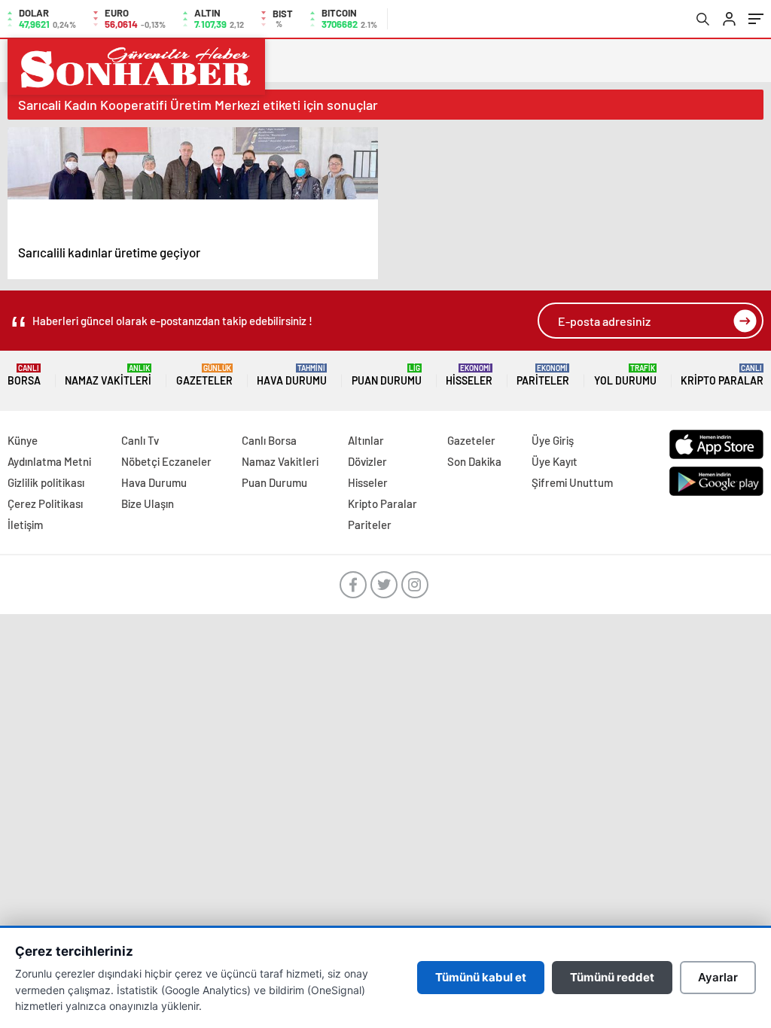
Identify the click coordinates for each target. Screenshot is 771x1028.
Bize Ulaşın (147, 503)
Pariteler (543, 375)
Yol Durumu (625, 375)
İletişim (25, 524)
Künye (23, 440)
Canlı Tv (140, 440)
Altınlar (366, 440)
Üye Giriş (553, 440)
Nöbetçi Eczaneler (166, 461)
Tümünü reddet (612, 977)
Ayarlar (718, 977)
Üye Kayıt (554, 461)
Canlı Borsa (269, 440)
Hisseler (469, 375)
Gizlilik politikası (46, 482)
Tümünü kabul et (480, 977)
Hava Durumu (292, 375)
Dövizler (367, 461)
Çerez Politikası (45, 503)
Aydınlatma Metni (49, 461)
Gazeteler (204, 375)
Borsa (24, 375)
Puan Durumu (387, 375)
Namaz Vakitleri (108, 375)
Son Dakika (474, 461)
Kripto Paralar (722, 375)
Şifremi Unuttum (572, 482)
